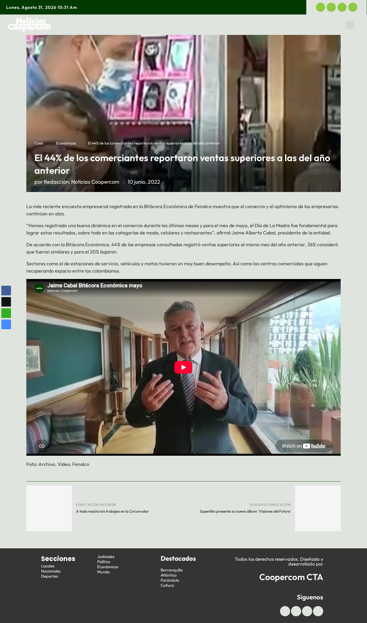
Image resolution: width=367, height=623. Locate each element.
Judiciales (183, 24)
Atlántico (169, 575)
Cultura (167, 585)
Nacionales (50, 571)
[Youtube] (342, 7)
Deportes (149, 24)
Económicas (247, 24)
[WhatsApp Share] (6, 313)
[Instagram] (352, 7)
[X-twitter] (331, 7)
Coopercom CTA (291, 576)
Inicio (69, 24)
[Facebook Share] (6, 290)
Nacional (118, 24)
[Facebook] (320, 7)
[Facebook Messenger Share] (6, 324)
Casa (38, 143)
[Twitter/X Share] (6, 302)
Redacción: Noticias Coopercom (81, 181)
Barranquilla (172, 570)
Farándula (170, 580)
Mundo (317, 24)
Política (214, 24)
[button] (350, 25)
